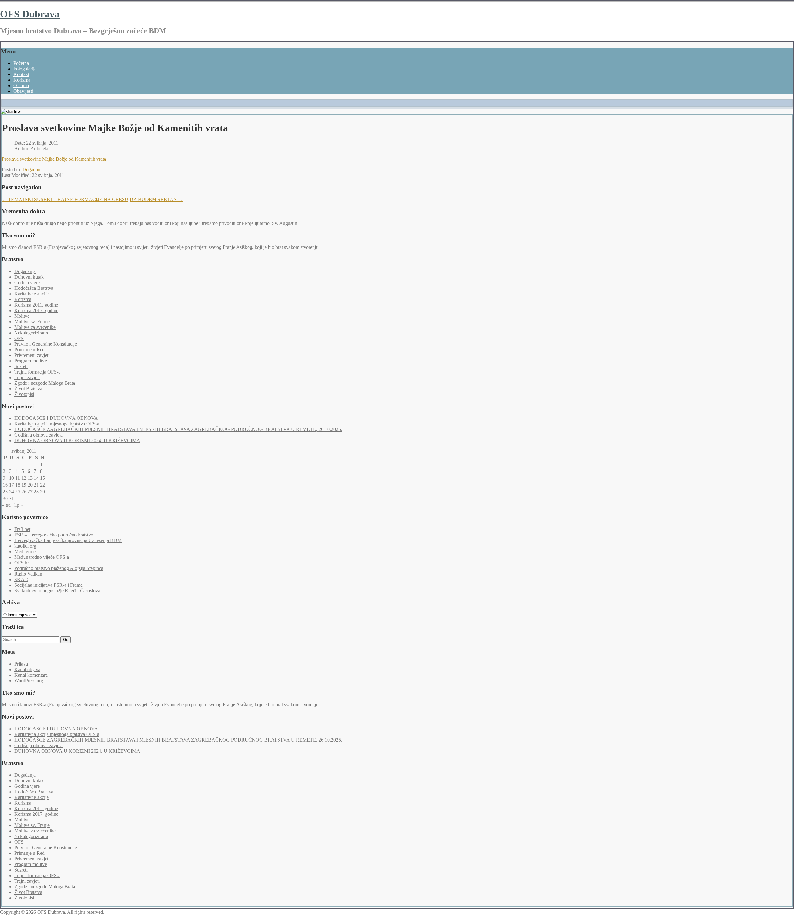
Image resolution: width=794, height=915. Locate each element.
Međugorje (25, 551)
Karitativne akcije (31, 293)
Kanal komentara (31, 675)
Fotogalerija (25, 68)
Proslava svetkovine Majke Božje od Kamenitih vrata (54, 159)
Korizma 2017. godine (36, 310)
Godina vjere (27, 282)
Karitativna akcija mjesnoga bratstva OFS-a (56, 423)
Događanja (33, 169)
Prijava (21, 663)
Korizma (21, 80)
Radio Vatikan (28, 573)
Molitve (21, 316)
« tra (6, 505)
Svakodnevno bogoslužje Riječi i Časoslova (57, 590)
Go (65, 639)
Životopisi (24, 394)
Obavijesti (23, 91)
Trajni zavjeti (27, 377)
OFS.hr (21, 562)
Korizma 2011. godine (36, 304)
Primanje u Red (29, 349)
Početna (21, 63)
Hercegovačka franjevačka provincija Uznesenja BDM (68, 540)
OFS (19, 338)
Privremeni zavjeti (32, 355)
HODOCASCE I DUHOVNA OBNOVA (56, 418)
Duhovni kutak (29, 277)
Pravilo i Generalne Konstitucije (45, 344)
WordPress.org (28, 680)
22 (42, 484)
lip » (18, 505)
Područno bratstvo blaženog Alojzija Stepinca (58, 568)
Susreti (21, 366)
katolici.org (25, 546)
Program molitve (30, 360)
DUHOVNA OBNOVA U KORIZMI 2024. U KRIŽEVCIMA (77, 440)
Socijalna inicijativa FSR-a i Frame (48, 585)
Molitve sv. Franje (32, 321)
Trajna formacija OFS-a (37, 372)
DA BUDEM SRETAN (156, 199)
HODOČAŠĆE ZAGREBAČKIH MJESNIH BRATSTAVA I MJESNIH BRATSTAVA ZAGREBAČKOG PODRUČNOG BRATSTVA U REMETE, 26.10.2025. (178, 429)
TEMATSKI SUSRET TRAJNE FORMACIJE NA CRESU (65, 199)
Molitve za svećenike (35, 327)
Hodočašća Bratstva (33, 288)
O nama (21, 85)
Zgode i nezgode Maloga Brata (44, 383)
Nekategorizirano (31, 332)
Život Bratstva (28, 388)
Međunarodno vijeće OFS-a (41, 557)
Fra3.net (22, 529)
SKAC (21, 579)
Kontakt (21, 74)
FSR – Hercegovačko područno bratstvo (53, 534)
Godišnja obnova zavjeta (38, 434)
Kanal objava (27, 669)
